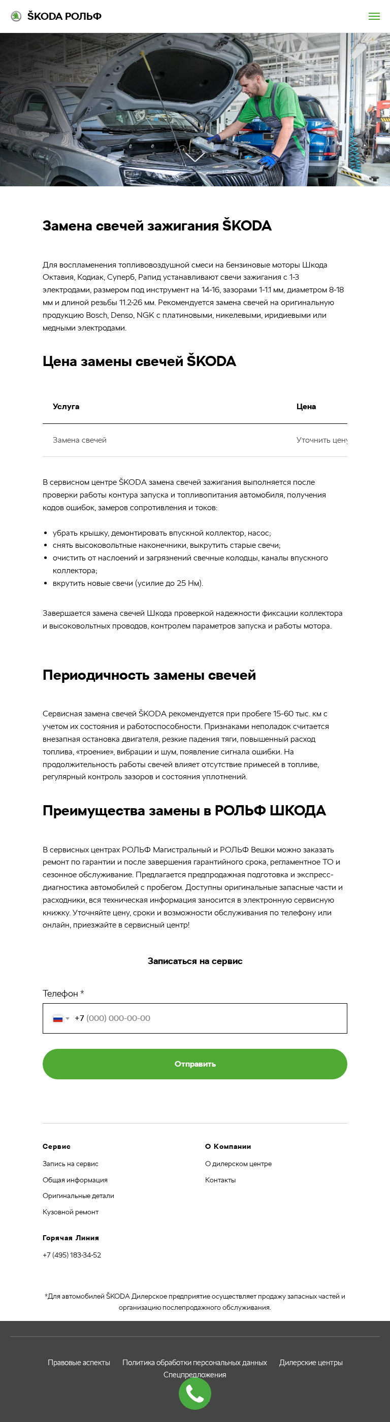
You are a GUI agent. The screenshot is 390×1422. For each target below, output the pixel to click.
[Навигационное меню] (374, 16)
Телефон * (63, 1264)
